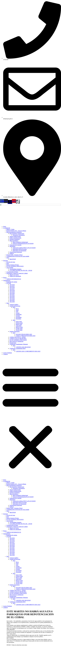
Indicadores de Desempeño (19, 250)
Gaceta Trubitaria (7, 352)
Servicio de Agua (10, 262)
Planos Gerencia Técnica (12, 264)
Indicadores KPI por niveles (20, 249)
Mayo (17, 308)
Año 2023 (12, 297)
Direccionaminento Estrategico (14, 232)
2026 (14, 320)
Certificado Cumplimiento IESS (17, 348)
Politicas (12, 253)
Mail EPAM (13, 259)
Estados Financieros (15, 331)
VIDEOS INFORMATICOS (13, 279)
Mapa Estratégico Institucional (20, 242)
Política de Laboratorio (15, 276)
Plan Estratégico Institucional (17, 233)
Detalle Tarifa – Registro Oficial (14, 255)
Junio (17, 310)
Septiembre (19, 314)
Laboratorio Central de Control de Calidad (17, 273)
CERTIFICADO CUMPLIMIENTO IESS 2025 (28, 351)
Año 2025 (12, 300)
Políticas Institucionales (15, 237)
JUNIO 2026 (19, 328)
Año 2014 (12, 284)
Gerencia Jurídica (14, 304)
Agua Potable (9, 267)
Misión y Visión (10, 229)
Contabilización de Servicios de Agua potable (17, 256)
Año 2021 (12, 294)
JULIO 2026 (19, 330)
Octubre (18, 316)
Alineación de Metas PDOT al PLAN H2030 (24, 247)
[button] (30, 417)
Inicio (4, 226)
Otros (7, 257)
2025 (14, 307)
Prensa (5, 277)
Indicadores (12, 246)
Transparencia (6, 280)
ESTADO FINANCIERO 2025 (24, 334)
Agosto (18, 313)
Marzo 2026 (19, 324)
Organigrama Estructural (16, 252)
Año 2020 (12, 293)
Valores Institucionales (15, 236)
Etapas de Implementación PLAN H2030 (23, 243)
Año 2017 (12, 289)
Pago (7, 263)
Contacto (5, 354)
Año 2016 (12, 287)
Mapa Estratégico (14, 240)
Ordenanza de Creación (15, 245)
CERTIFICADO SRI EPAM (23, 347)
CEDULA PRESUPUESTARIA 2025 (25, 335)
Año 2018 (12, 290)
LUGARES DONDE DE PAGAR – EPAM (21, 270)
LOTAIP (8, 283)
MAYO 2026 (19, 327)
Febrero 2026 (19, 323)
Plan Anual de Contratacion (16, 341)
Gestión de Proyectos (15, 306)
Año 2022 (12, 296)
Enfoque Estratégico (15, 239)
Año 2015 (12, 286)
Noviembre (19, 317)
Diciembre (18, 318)
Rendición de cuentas (11, 281)
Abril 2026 (18, 325)
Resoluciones (13, 342)
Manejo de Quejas (14, 274)
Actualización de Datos (12, 272)
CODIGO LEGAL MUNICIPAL (18, 338)
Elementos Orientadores (19, 235)
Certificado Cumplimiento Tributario (19, 344)
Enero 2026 (19, 321)
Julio (17, 311)
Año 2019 (12, 291)
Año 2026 (12, 301)
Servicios (5, 260)
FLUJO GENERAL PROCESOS (15, 266)
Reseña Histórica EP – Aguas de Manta (16, 230)
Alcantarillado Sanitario (15, 269)
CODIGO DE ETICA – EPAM (17, 337)
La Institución (6, 228)
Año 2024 (12, 299)
